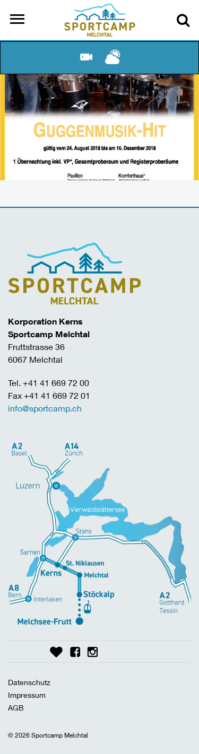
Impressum (27, 694)
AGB (16, 707)
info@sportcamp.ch (45, 408)
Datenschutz (29, 682)
